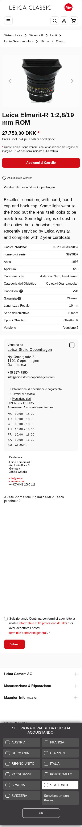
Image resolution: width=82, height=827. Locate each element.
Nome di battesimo (38, 531)
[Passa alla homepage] (41, 7)
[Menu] (8, 20)
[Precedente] (9, 81)
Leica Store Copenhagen (30, 349)
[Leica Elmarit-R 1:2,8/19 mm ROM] (41, 81)
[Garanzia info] (19, 298)
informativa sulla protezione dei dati (43, 623)
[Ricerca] (54, 20)
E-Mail (9, 509)
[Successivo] (72, 81)
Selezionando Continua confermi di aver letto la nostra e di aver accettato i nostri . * (42, 626)
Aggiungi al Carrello (41, 162)
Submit (14, 644)
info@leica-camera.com (17, 480)
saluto (8, 531)
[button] (21, 742)
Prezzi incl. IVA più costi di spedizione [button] (28, 139)
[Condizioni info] (21, 291)
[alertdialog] (41, 775)
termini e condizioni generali (28, 633)
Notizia (9, 553)
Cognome (63, 531)
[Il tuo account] (64, 20)
